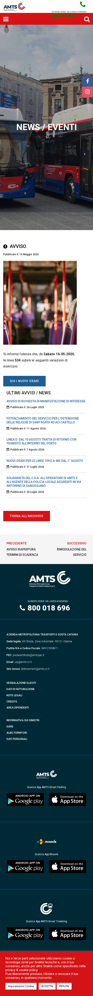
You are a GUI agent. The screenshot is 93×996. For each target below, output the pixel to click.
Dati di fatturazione (20, 689)
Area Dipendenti (17, 707)
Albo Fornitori (16, 732)
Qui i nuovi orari (24, 381)
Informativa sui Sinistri (22, 720)
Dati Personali (16, 739)
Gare (9, 726)
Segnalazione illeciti (21, 682)
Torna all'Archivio (26, 516)
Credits (11, 701)
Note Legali (14, 695)
